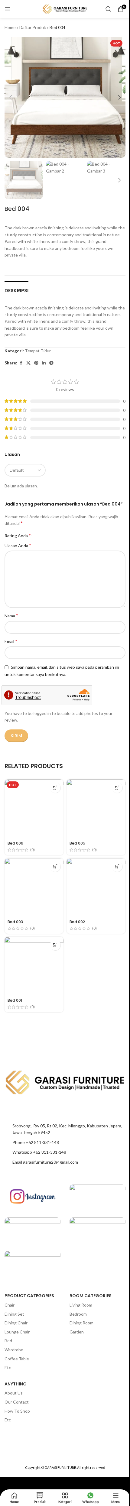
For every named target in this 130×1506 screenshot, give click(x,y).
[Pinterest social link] (36, 363)
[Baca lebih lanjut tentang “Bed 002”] (117, 866)
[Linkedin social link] (43, 363)
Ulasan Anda (18, 545)
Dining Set (14, 1314)
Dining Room (81, 1322)
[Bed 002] (96, 887)
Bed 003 (15, 921)
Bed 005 (77, 843)
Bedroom (78, 1314)
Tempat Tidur (38, 350)
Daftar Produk (32, 27)
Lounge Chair (17, 1331)
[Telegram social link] (51, 363)
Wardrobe (14, 1349)
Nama (11, 615)
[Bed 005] (96, 808)
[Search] (108, 9)
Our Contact (17, 1401)
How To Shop (17, 1411)
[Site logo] (65, 8)
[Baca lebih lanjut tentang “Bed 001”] (55, 945)
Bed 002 (77, 921)
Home (10, 27)
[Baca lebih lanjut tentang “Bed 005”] (117, 787)
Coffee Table (17, 1358)
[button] (11, 97)
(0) (32, 850)
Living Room (81, 1304)
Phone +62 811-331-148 (35, 1142)
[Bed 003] (34, 887)
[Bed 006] (34, 808)
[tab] (16, 289)
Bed (8, 1340)
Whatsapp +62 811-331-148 (39, 1152)
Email (11, 641)
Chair (10, 1304)
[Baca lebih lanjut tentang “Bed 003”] (55, 866)
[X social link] (28, 363)
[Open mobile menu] (8, 9)
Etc (8, 1367)
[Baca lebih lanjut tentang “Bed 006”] (55, 787)
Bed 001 (15, 1000)
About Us (14, 1392)
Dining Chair (16, 1322)
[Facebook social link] (20, 363)
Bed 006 (15, 843)
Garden (77, 1331)
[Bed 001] (34, 966)
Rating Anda (18, 535)
